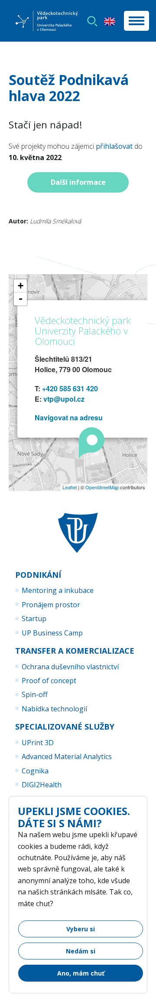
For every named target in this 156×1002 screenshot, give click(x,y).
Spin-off (35, 694)
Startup (34, 618)
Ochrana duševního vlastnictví (70, 666)
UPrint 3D (38, 742)
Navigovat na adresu (69, 417)
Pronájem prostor (51, 604)
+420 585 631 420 (70, 388)
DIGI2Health (42, 784)
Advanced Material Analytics (67, 756)
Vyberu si (80, 929)
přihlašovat (114, 146)
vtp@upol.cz (63, 399)
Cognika (35, 771)
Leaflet (69, 487)
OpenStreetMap (102, 487)
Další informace (78, 182)
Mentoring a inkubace (58, 590)
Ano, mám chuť (80, 973)
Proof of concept (49, 680)
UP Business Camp (52, 633)
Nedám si (80, 951)
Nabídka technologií (54, 709)
